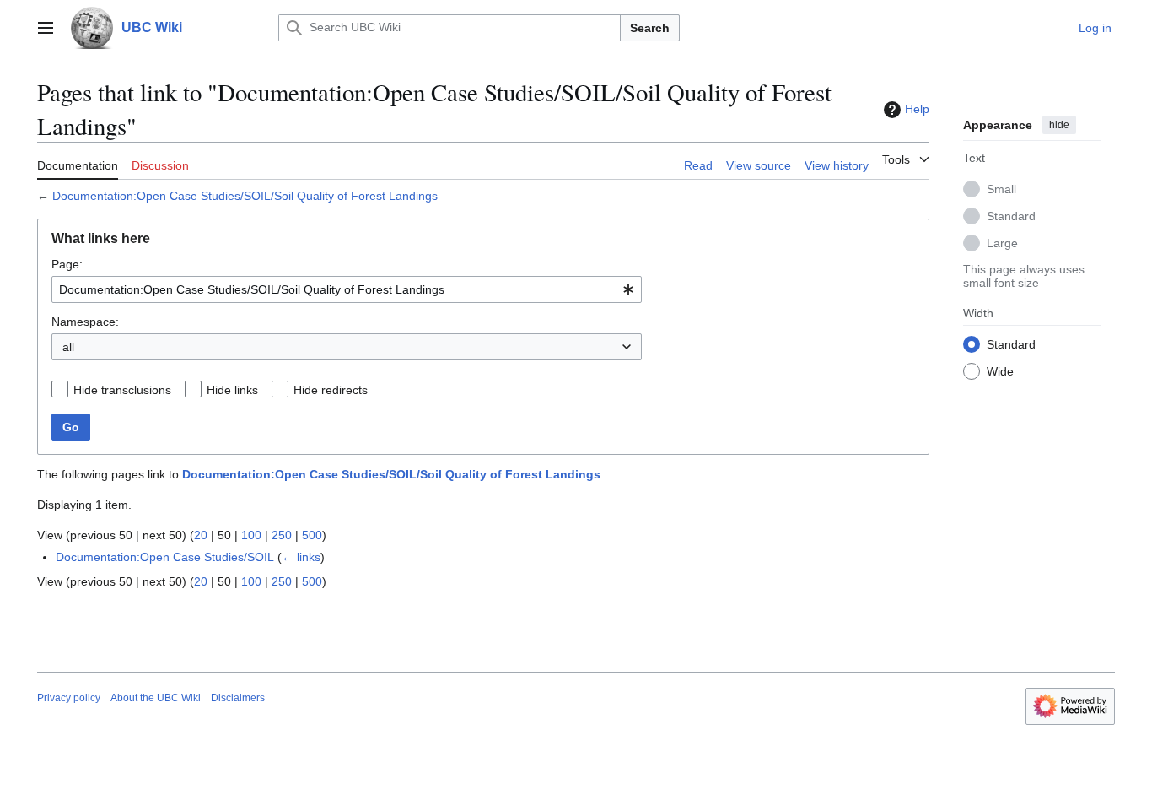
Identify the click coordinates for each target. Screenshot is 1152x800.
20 (200, 535)
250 (282, 535)
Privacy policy (68, 698)
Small (1001, 188)
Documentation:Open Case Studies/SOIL (165, 557)
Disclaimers (238, 698)
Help (917, 109)
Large (1002, 242)
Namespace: (85, 321)
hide (1059, 125)
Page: (67, 264)
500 (312, 535)
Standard (1011, 215)
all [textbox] (68, 347)
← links (301, 557)
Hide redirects (330, 390)
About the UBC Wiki (155, 698)
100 (251, 535)
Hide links (232, 390)
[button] (45, 27)
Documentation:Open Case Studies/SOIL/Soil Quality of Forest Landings (245, 196)
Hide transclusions (122, 390)
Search (650, 28)
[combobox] (346, 289)
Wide (1000, 370)
